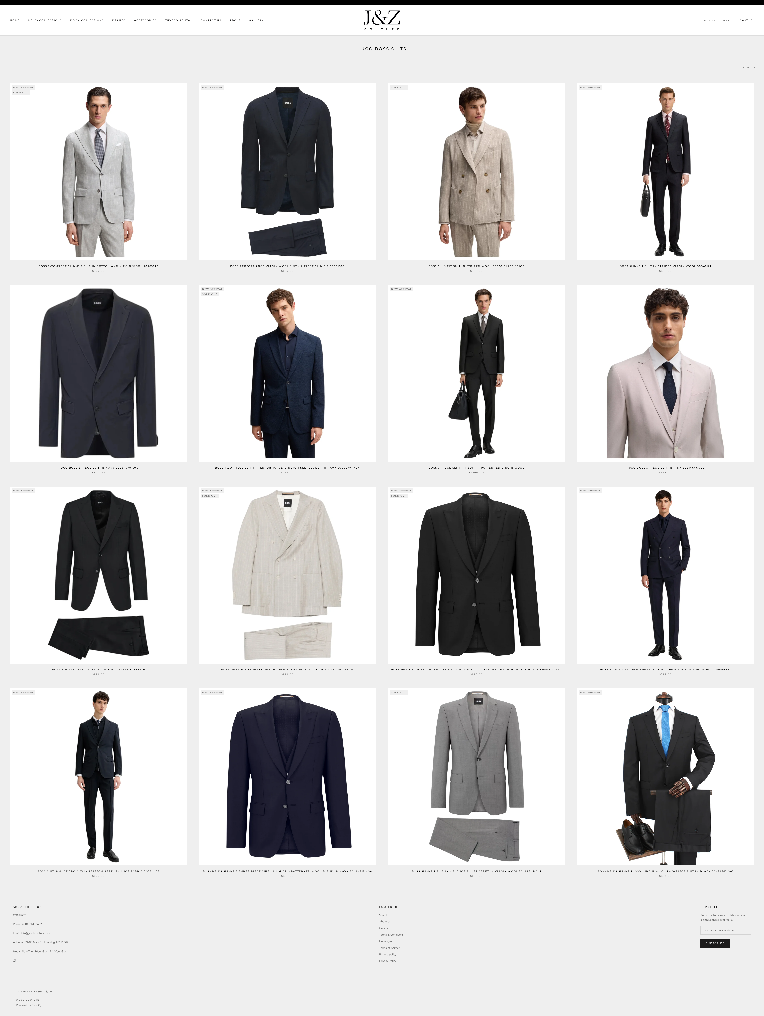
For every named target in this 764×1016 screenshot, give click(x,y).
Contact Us (211, 20)
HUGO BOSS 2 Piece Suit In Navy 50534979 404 (98, 467)
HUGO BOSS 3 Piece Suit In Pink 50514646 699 (665, 467)
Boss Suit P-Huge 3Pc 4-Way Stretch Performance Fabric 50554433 (98, 871)
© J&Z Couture (28, 999)
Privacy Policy (387, 961)
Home (15, 20)
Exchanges (385, 941)
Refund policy (387, 954)
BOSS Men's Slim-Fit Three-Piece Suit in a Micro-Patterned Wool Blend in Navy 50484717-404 (287, 871)
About (235, 20)
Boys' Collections (87, 20)
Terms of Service (389, 948)
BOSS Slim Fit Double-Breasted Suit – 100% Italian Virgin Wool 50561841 (665, 669)
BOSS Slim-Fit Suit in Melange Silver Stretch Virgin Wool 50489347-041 (476, 871)
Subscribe (715, 943)
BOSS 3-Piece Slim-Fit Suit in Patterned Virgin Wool (476, 467)
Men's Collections (45, 20)
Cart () (747, 20)
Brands (119, 20)
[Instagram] (14, 960)
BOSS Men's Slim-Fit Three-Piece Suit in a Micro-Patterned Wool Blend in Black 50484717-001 (476, 669)
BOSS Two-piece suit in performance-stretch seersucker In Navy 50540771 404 (287, 467)
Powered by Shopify (28, 1005)
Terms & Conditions (391, 935)
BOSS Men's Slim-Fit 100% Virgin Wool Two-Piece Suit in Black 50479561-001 (665, 871)
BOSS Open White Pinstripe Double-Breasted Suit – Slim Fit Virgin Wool (287, 669)
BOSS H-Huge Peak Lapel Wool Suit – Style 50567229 (98, 669)
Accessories (145, 20)
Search (728, 20)
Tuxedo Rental (178, 20)
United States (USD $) (32, 991)
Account (710, 20)
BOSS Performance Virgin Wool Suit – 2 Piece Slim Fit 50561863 (287, 266)
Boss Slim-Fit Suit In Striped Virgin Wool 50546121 (665, 266)
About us (385, 921)
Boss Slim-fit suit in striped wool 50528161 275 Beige (476, 266)
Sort (747, 67)
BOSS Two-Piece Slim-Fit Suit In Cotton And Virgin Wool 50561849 (98, 266)
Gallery (256, 20)
